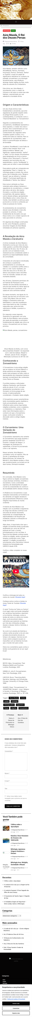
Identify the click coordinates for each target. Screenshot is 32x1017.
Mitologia (6, 31)
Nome (7, 773)
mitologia (15, 701)
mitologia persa (9, 705)
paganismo (20, 705)
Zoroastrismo (23, 708)
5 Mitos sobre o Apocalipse (12, 881)
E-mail (7, 781)
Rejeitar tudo (16, 1013)
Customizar (16, 1008)
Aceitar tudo (16, 1003)
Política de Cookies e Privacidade (16, 999)
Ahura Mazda (14, 698)
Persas (6, 708)
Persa (13, 31)
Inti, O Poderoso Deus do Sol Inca (14, 934)
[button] (16, 21)
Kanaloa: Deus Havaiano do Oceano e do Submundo (19, 838)
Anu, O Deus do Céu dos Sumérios (14, 944)
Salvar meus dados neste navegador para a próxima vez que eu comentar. (16, 798)
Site (6, 788)
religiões (13, 708)
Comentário (9, 751)
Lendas (6, 701)
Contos (23, 698)
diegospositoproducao (11, 41)
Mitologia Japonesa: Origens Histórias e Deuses (18, 851)
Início (4, 979)
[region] (16, 1000)
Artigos (4, 981)
